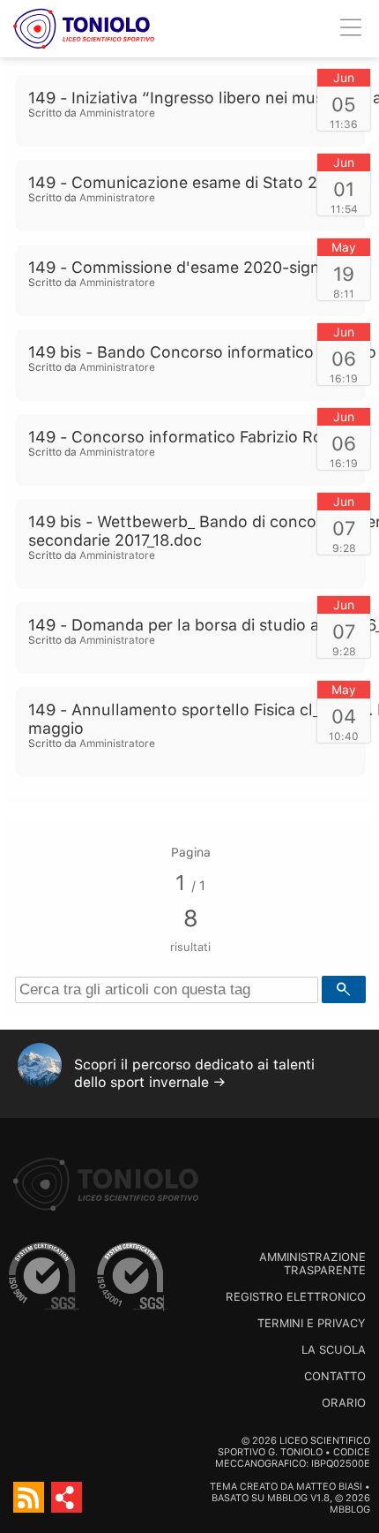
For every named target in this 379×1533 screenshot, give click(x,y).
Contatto (335, 1376)
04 (343, 716)
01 (343, 188)
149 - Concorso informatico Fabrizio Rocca (188, 436)
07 (344, 528)
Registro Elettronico (296, 1296)
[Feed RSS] (28, 1497)
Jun (343, 78)
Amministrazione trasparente (312, 1263)
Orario (344, 1402)
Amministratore (117, 113)
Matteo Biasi (329, 1486)
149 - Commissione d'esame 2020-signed (183, 267)
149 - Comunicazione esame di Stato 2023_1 (193, 182)
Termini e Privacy (311, 1323)
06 (343, 358)
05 (343, 104)
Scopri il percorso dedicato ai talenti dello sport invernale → (194, 1073)
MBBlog (287, 1498)
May (343, 247)
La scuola (333, 1349)
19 (343, 273)
